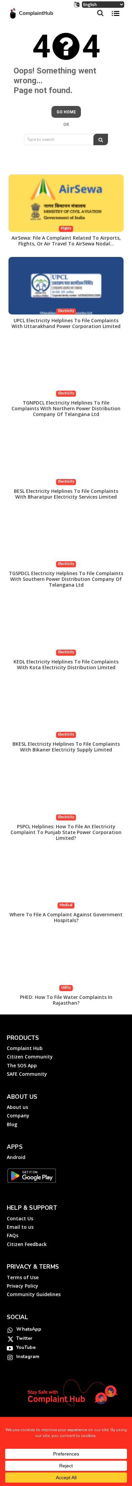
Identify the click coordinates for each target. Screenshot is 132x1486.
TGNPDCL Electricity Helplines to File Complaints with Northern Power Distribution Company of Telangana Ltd (66, 408)
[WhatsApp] (10, 1330)
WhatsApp (28, 1329)
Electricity (66, 311)
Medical (66, 905)
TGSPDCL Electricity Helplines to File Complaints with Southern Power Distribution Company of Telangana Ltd (66, 579)
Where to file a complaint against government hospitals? (66, 917)
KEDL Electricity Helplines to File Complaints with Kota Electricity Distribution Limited (66, 664)
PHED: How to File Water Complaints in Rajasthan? (66, 1000)
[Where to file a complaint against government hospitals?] (66, 880)
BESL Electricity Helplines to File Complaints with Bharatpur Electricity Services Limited (66, 494)
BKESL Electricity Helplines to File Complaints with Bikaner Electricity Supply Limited (66, 747)
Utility (66, 988)
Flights (66, 229)
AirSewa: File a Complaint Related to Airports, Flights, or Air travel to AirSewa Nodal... (66, 241)
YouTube (26, 1347)
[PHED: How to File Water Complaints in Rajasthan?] (66, 962)
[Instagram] (10, 1357)
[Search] (100, 139)
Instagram (27, 1356)
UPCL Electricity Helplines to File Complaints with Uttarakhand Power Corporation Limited (66, 323)
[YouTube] (10, 1348)
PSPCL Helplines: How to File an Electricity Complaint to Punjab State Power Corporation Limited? (66, 832)
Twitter (24, 1338)
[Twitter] (10, 1339)
